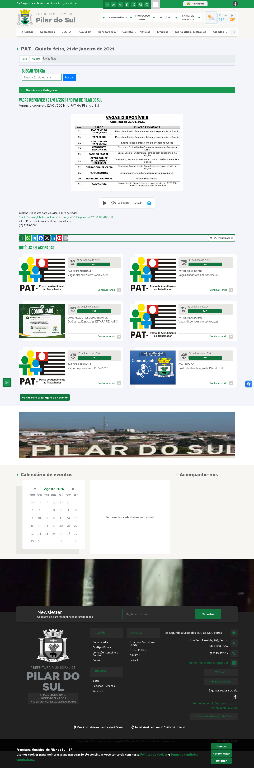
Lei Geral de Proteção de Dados (214, 716)
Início (24, 58)
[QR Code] (7, 382)
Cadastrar (208, 614)
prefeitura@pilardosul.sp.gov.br (208, 663)
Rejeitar (221, 760)
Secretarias (47, 32)
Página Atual (49, 58)
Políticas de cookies (224, 707)
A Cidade (27, 32)
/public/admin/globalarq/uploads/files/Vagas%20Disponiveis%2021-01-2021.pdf (66, 217)
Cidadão (218, 32)
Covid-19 (85, 32)
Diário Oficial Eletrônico (190, 32)
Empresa (162, 32)
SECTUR (67, 32)
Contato (127, 32)
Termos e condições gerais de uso (215, 703)
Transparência (106, 32)
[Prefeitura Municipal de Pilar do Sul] (127, 435)
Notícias (145, 32)
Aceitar (221, 746)
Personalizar (221, 753)
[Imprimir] (66, 238)
